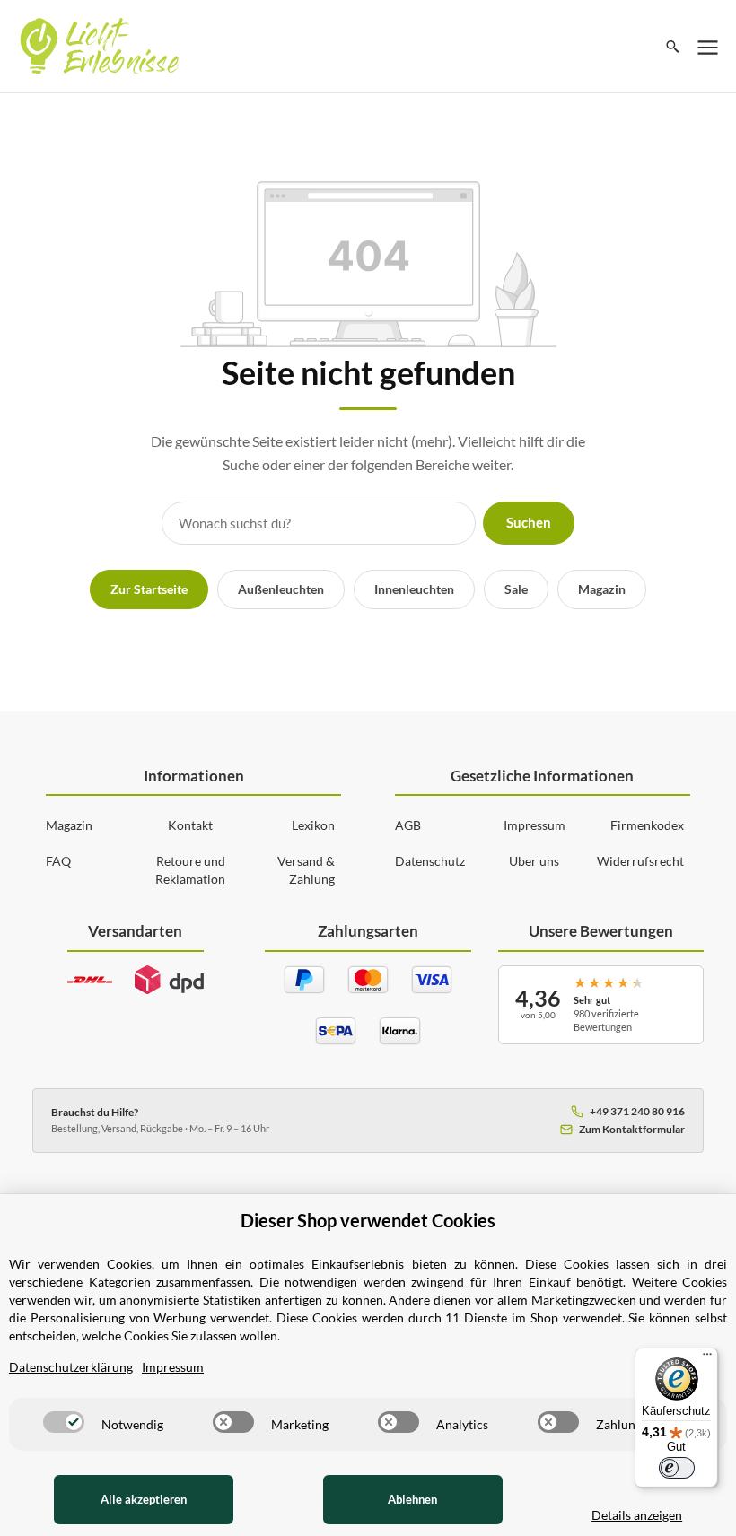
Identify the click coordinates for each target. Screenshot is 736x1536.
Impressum (534, 825)
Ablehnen (412, 1499)
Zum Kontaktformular (632, 1129)
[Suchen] (672, 46)
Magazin (602, 589)
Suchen (528, 522)
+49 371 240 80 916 (637, 1111)
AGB (408, 825)
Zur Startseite (149, 589)
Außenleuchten (281, 589)
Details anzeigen (636, 1515)
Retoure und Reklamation (190, 869)
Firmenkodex (647, 825)
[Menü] (707, 1358)
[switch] (63, 1422)
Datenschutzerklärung (71, 1367)
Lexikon (313, 825)
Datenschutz (430, 860)
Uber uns (534, 860)
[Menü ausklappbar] (708, 46)
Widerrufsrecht (640, 860)
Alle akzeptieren (144, 1499)
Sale (516, 589)
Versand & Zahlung (306, 869)
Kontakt (190, 825)
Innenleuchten (414, 589)
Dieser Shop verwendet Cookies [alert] (368, 1220)
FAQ (58, 860)
